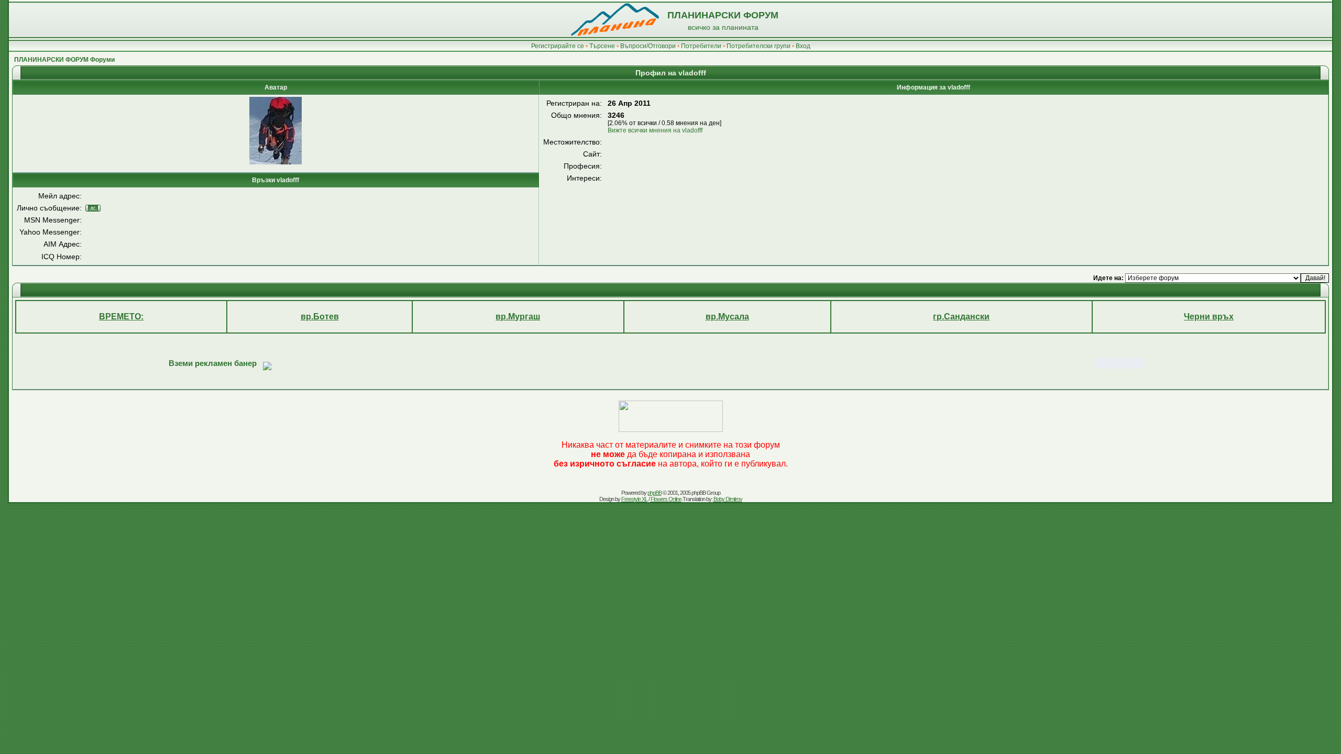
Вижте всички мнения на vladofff (655, 130)
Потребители (701, 46)
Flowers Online (666, 499)
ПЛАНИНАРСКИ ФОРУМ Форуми (64, 59)
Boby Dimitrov (727, 499)
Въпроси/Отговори (648, 46)
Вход (803, 46)
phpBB (654, 493)
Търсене (602, 46)
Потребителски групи (758, 46)
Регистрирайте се (557, 46)
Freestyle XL (634, 499)
